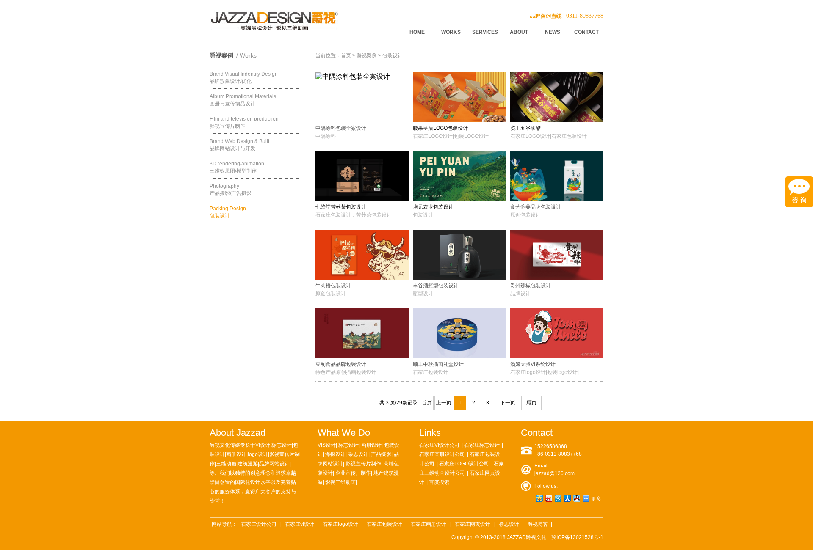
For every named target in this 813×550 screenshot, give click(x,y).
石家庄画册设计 (428, 524)
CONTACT (586, 32)
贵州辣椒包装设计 (530, 286)
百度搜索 (439, 482)
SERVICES (485, 32)
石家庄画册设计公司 (442, 454)
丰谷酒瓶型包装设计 (436, 286)
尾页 (531, 403)
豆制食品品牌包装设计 (340, 364)
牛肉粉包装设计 (333, 286)
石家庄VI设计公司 (439, 445)
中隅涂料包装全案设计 (340, 128)
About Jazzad (237, 432)
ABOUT (519, 32)
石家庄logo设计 (340, 524)
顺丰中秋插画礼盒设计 (438, 364)
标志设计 (509, 524)
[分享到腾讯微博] (557, 498)
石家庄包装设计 (384, 524)
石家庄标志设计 (482, 445)
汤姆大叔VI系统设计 (533, 364)
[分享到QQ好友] (576, 498)
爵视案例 (367, 55)
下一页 (507, 403)
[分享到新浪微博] (548, 498)
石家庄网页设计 (472, 524)
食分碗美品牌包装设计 (535, 207)
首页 (346, 55)
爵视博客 (538, 524)
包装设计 (392, 55)
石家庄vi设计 (299, 524)
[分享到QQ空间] (539, 498)
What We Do (344, 432)
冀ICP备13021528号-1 (577, 537)
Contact (537, 432)
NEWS (552, 32)
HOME (417, 32)
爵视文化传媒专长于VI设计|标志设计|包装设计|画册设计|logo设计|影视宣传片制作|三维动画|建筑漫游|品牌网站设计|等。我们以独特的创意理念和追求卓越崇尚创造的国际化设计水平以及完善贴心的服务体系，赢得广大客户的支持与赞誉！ (255, 473)
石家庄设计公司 (259, 524)
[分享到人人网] (567, 498)
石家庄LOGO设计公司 (464, 464)
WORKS (451, 32)
